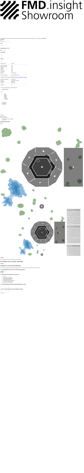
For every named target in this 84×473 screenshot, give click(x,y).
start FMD (2, 39)
